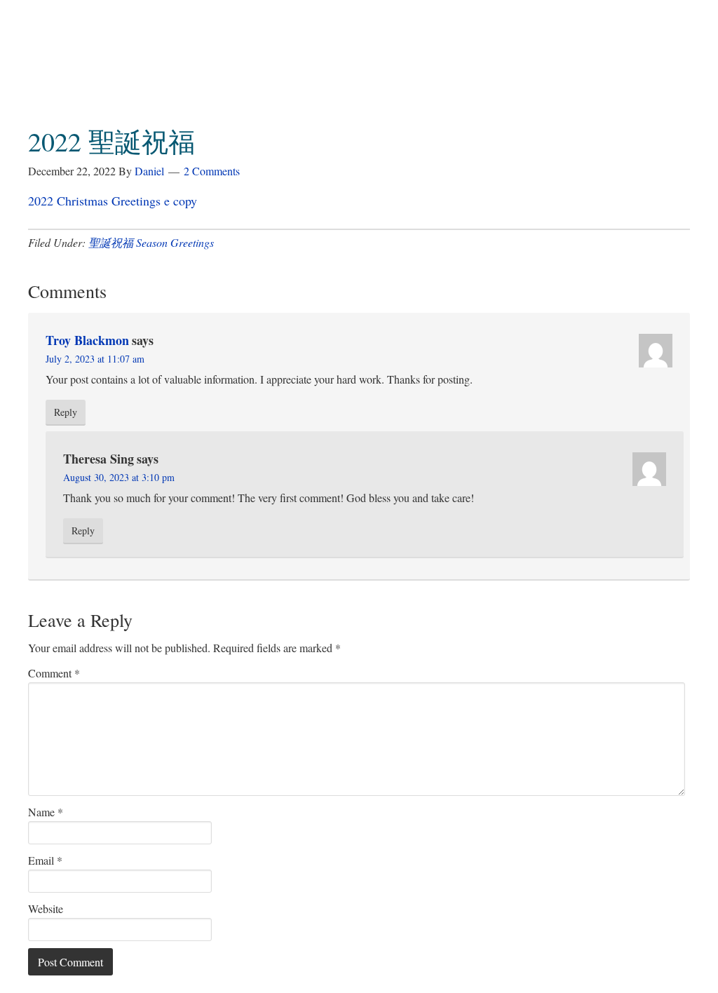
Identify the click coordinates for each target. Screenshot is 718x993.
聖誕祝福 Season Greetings (151, 242)
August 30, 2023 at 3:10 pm (119, 477)
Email (45, 860)
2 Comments (212, 170)
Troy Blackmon (87, 340)
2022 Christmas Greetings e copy (112, 200)
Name (45, 811)
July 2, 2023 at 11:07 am (95, 358)
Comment (54, 673)
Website (45, 908)
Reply (65, 412)
